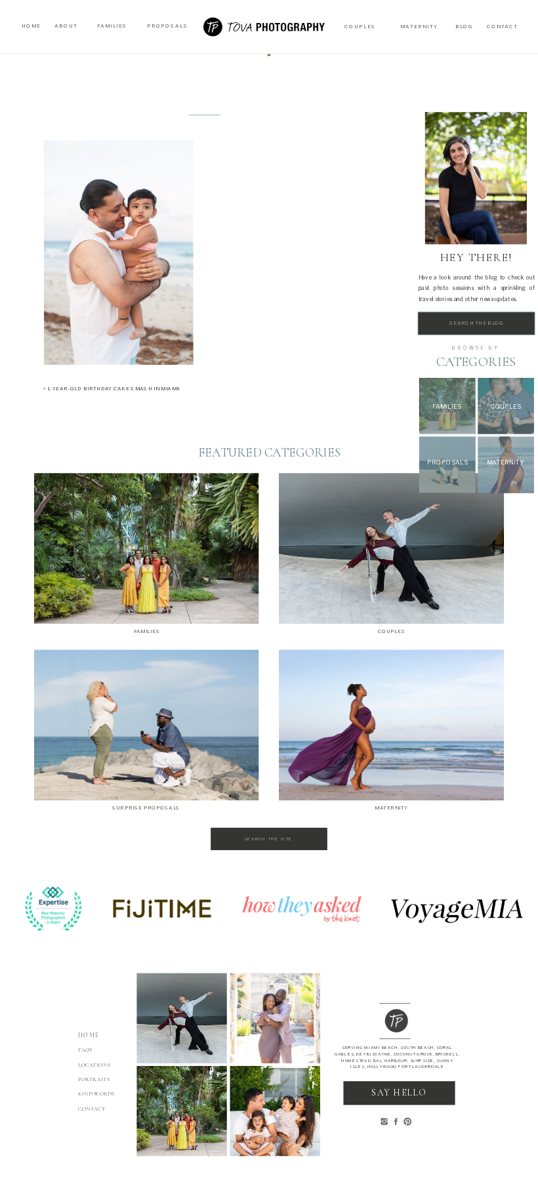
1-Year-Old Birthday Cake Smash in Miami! (114, 388)
